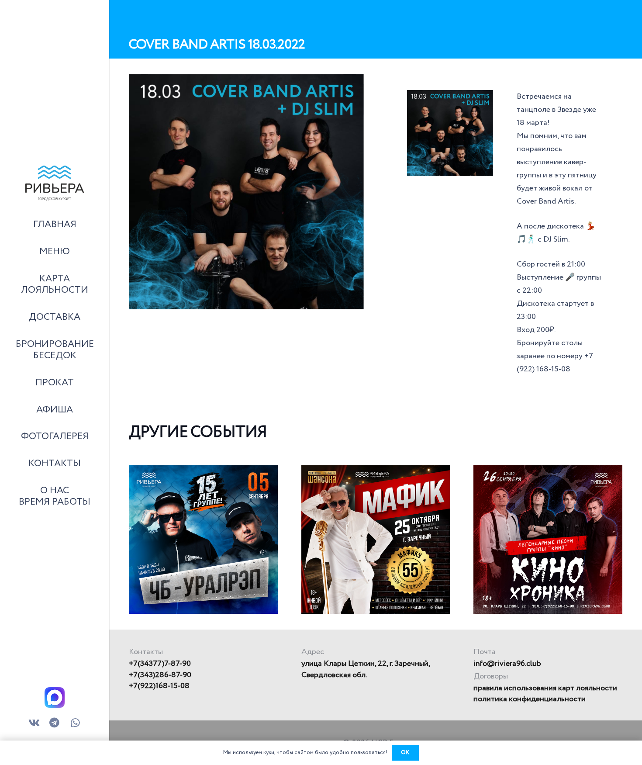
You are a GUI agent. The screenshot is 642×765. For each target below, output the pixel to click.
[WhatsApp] (75, 723)
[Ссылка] (54, 183)
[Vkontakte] (34, 723)
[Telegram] (55, 723)
